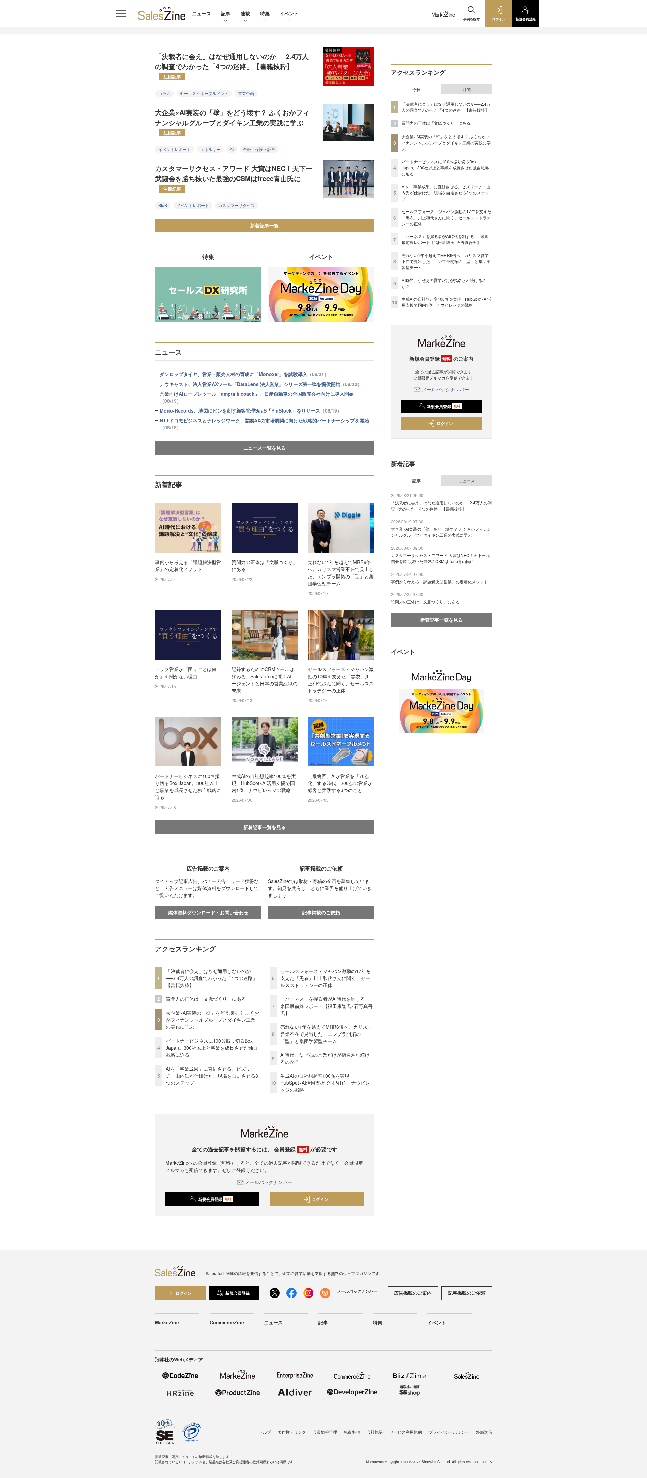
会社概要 (375, 1432)
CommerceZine (227, 1322)
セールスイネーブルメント (204, 93)
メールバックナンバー (268, 1182)
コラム (164, 93)
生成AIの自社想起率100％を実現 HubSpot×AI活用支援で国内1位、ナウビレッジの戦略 (264, 783)
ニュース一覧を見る (264, 447)
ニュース (201, 13)
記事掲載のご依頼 (321, 912)
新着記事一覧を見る (264, 827)
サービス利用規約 (406, 1432)
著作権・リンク (292, 1432)
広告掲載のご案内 (413, 1292)
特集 (265, 13)
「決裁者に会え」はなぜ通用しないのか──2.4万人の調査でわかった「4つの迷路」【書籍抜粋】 (232, 65)
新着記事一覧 (264, 225)
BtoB (162, 205)
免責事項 (352, 1432)
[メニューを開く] (121, 13)
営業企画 (246, 93)
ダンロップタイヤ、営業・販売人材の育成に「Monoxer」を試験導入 (244, 374)
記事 (225, 13)
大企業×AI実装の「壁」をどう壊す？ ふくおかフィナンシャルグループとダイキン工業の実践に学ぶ (232, 121)
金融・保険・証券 (259, 149)
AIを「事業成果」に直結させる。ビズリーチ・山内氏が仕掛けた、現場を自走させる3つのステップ (212, 1075)
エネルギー (210, 149)
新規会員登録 (215, 1199)
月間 (467, 89)
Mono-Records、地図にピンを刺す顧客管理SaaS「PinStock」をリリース (251, 410)
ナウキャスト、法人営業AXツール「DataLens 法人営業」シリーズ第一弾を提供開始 (261, 384)
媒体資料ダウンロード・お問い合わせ (208, 912)
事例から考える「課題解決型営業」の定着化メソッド (188, 565)
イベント (289, 13)
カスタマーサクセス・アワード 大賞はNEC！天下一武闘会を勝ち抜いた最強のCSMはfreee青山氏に (233, 177)
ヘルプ (265, 1432)
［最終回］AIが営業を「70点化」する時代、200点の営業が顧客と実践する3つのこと (340, 783)
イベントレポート (174, 149)
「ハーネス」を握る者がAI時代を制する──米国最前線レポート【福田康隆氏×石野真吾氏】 (326, 1005)
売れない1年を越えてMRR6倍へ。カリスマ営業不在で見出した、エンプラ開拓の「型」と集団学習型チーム (341, 573)
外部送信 (484, 1432)
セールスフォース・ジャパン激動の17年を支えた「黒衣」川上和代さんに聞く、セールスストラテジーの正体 (341, 680)
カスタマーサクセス (236, 205)
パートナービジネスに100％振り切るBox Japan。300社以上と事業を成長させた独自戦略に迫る (188, 786)
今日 (416, 89)
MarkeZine (167, 1322)
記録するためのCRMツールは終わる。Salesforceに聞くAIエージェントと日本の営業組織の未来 (265, 680)
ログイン (320, 1199)
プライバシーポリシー (449, 1432)
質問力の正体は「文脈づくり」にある (265, 565)
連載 (245, 13)
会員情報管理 (325, 1432)
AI (232, 149)
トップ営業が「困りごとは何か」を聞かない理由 (185, 673)
